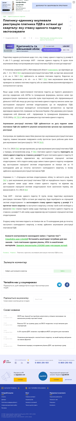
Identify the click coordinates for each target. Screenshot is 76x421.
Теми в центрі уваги (31, 405)
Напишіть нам (54, 399)
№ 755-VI (18, 117)
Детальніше (68, 379)
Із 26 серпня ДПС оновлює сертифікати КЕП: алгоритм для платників (43, 331)
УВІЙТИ (62, 271)
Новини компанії (30, 396)
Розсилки (52, 402)
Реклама (4, 408)
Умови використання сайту (9, 405)
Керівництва (29, 399)
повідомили (53, 70)
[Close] (74, 2)
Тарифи (20, 379)
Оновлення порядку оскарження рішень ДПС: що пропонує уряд (41, 345)
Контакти (52, 405)
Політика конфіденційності (9, 402)
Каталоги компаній (31, 402)
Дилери (3, 399)
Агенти (3, 396)
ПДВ (4, 16)
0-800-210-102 (65, 363)
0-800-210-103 (41, 363)
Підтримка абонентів (56, 396)
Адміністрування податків (16, 16)
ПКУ (19, 73)
